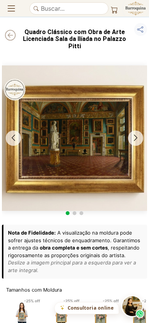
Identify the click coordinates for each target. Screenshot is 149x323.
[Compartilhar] (140, 29)
